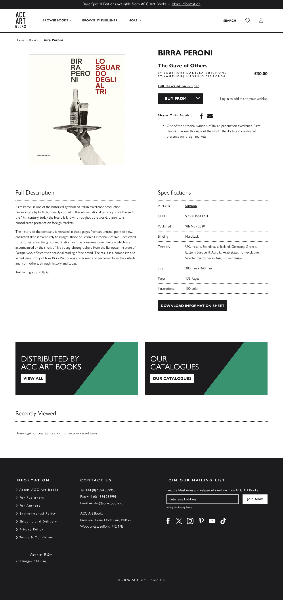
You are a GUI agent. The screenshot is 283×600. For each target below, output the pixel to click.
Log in (224, 99)
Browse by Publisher (99, 20)
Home (19, 40)
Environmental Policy (37, 513)
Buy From (176, 98)
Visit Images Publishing (30, 561)
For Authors (29, 505)
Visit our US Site (41, 555)
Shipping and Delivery (38, 521)
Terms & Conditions (36, 537)
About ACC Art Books (38, 490)
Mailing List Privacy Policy (179, 507)
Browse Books (55, 20)
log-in (29, 433)
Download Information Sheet (192, 306)
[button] (247, 20)
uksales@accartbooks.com (107, 503)
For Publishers (31, 498)
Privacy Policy (31, 529)
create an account (50, 433)
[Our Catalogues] (206, 368)
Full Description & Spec (178, 86)
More (133, 20)
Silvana (191, 206)
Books (33, 40)
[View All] (76, 368)
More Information (186, 4)
